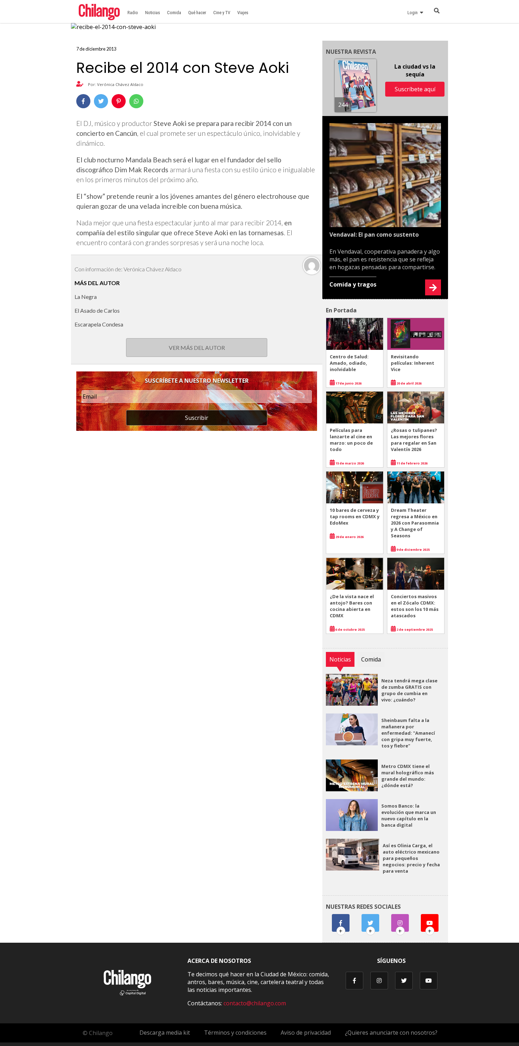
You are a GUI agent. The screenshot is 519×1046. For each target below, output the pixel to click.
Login (413, 12)
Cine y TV (221, 12)
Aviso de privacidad (306, 1032)
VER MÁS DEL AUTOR (197, 347)
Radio (132, 12)
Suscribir (196, 418)
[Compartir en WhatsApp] (136, 101)
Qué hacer (197, 12)
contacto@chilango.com (254, 1003)
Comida (174, 12)
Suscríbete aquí (415, 89)
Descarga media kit (164, 1032)
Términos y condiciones (235, 1032)
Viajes (242, 12)
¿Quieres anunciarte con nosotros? (391, 1032)
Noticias (152, 12)
